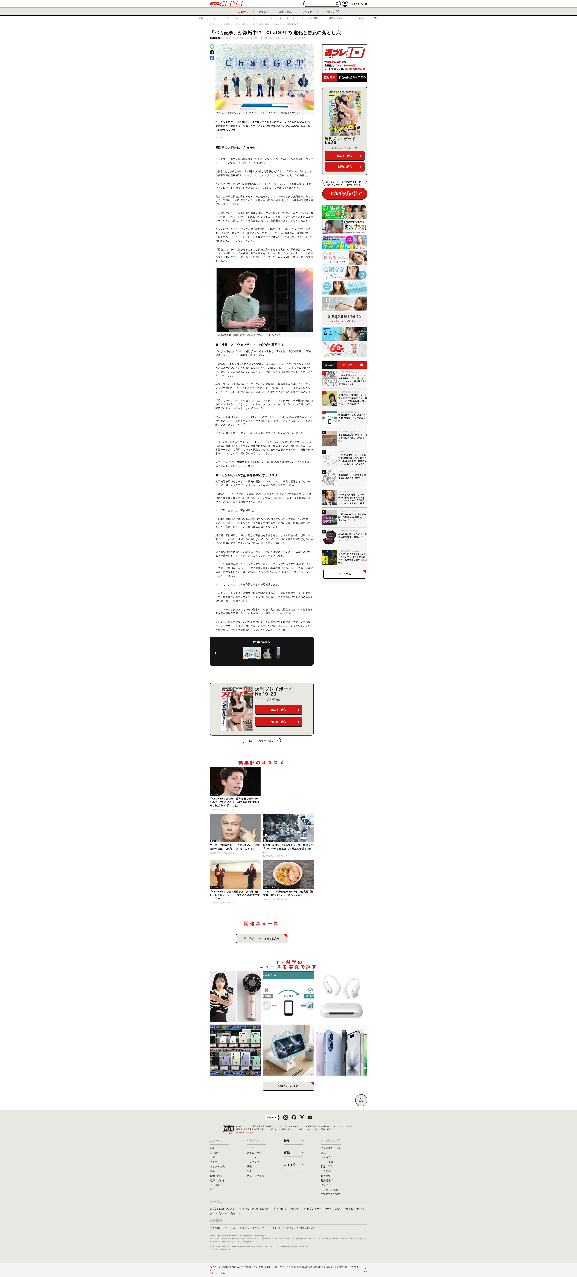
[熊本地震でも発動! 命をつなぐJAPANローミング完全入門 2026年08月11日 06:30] (288, 996)
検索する (337, 3)
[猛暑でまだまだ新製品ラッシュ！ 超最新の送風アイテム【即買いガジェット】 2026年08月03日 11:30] (288, 1050)
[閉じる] (365, 1270)
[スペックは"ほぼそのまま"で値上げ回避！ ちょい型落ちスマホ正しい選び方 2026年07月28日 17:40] (341, 1050)
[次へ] (308, 653)
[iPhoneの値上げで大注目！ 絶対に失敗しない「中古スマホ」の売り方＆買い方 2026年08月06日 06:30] (235, 1050)
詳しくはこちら (217, 1273)
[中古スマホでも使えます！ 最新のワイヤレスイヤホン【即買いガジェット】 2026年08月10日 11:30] (341, 996)
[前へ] (215, 653)
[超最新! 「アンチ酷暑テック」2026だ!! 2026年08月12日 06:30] (235, 996)
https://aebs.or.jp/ (245, 1132)
